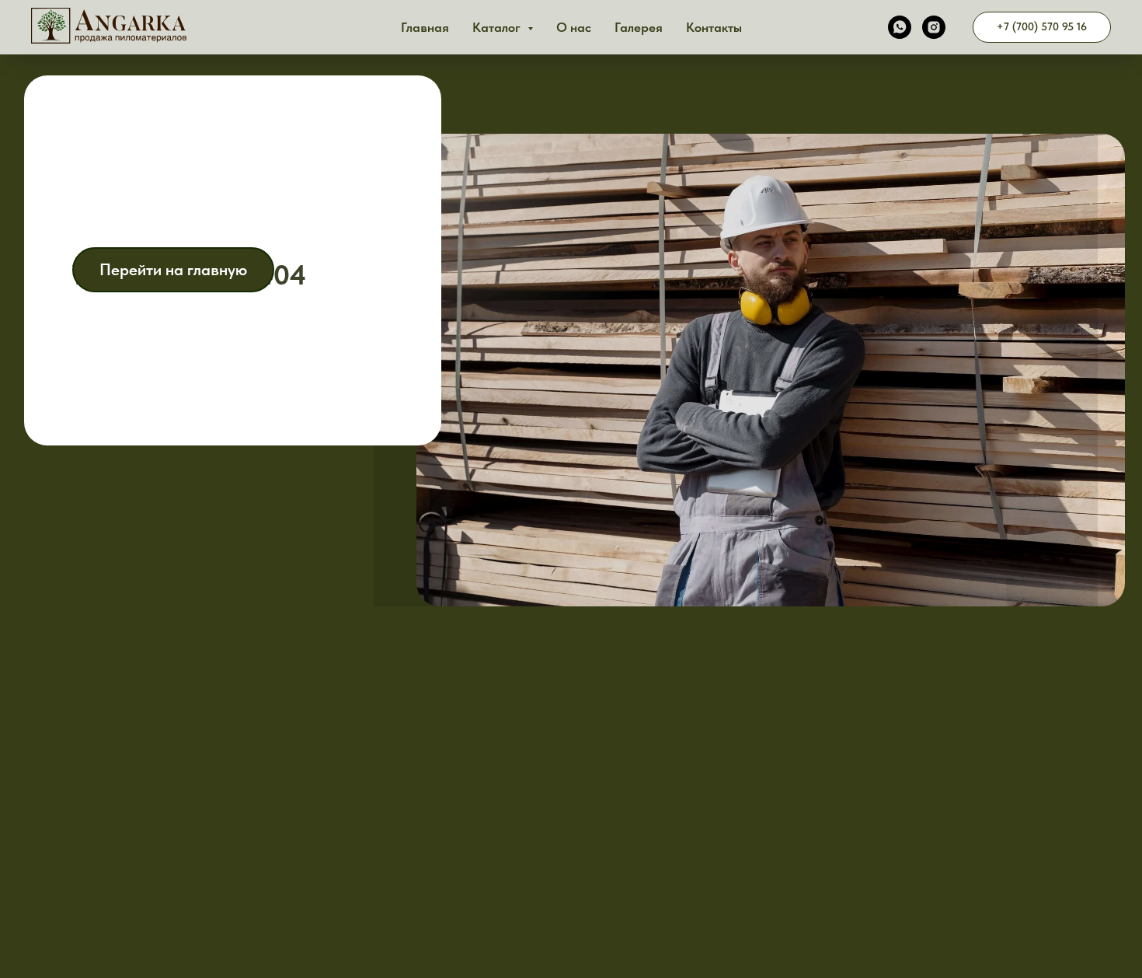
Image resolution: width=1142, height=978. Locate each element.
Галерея (639, 27)
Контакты (714, 27)
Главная (425, 27)
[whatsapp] (899, 27)
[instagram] (933, 27)
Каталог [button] (498, 27)
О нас (573, 27)
